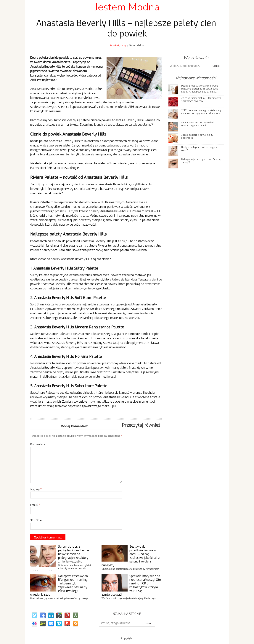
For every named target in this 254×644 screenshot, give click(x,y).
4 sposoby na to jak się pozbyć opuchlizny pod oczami (197, 124)
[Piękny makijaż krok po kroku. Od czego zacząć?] (173, 163)
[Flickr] (34, 624)
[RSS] (75, 624)
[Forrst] (75, 616)
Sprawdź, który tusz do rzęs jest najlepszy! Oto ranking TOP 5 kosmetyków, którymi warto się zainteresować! (131, 585)
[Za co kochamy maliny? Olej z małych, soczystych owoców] (173, 101)
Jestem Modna (127, 7)
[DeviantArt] (43, 624)
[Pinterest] (67, 616)
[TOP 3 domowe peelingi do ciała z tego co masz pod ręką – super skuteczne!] (173, 113)
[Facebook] (43, 616)
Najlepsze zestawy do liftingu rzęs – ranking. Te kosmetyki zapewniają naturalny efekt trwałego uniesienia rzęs (59, 585)
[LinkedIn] (51, 616)
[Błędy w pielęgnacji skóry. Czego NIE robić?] (173, 150)
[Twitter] (34, 616)
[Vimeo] (59, 624)
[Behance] (51, 624)
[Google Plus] (59, 616)
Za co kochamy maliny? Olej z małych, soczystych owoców (201, 100)
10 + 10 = (36, 520)
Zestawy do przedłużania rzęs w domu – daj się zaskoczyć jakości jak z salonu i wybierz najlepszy (131, 556)
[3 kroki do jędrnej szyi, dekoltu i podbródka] (173, 138)
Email (35, 505)
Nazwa (36, 489)
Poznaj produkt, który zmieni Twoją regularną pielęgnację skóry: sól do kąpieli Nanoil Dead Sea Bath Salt (199, 88)
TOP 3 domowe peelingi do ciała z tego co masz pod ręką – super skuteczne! (201, 112)
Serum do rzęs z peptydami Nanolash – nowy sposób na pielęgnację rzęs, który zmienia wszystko (73, 554)
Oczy (123, 45)
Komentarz (37, 444)
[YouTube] (67, 624)
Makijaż (114, 45)
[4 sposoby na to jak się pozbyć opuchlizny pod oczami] (173, 126)
